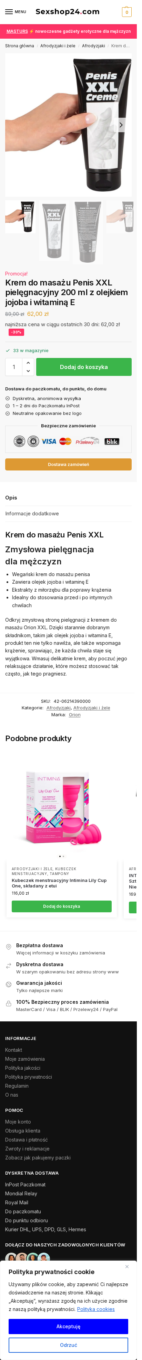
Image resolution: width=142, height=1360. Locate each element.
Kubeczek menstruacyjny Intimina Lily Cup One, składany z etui (59, 883)
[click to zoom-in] (71, 125)
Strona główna (19, 45)
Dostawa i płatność (26, 1140)
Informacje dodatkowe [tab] (32, 513)
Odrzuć (68, 1345)
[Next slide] (121, 125)
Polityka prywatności (28, 1077)
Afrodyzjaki (93, 45)
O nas (11, 1095)
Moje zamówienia (25, 1059)
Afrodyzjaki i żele (57, 45)
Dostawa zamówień (68, 464)
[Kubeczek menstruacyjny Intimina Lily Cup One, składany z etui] (62, 806)
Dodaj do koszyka (84, 366)
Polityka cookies (96, 1309)
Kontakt (13, 1050)
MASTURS (17, 31)
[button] (126, 12)
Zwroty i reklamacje (27, 1149)
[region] (68, 1310)
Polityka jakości (22, 1068)
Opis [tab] (11, 497)
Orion (75, 714)
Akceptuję (68, 1326)
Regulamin (17, 1086)
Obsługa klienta (22, 1131)
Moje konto (18, 1122)
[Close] (129, 1266)
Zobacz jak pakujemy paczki (38, 1157)
